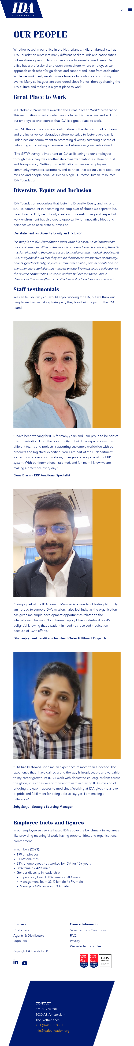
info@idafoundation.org (52, 1030)
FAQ (73, 935)
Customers (21, 930)
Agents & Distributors (28, 935)
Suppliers (20, 941)
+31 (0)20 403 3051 (49, 1025)
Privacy (75, 941)
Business (19, 924)
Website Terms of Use (85, 946)
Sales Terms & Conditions (88, 930)
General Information (84, 924)
